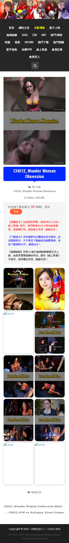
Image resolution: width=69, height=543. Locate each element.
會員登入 (34, 56)
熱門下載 (43, 42)
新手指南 (11, 49)
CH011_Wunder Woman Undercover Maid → (34, 506)
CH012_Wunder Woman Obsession (34, 173)
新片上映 (54, 27)
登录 (16, 211)
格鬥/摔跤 (56, 35)
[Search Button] (35, 65)
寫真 (17, 42)
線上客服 (41, 49)
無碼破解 (12, 35)
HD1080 (29, 42)
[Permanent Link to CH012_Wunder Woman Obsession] (34, 121)
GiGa (25, 35)
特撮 (7, 42)
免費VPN (27, 49)
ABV (43, 35)
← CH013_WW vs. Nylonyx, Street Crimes (34, 512)
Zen (34, 35)
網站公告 (24, 27)
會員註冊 (57, 49)
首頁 (11, 27)
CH (40, 492)
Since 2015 (54, 528)
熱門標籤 (58, 42)
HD (33, 186)
